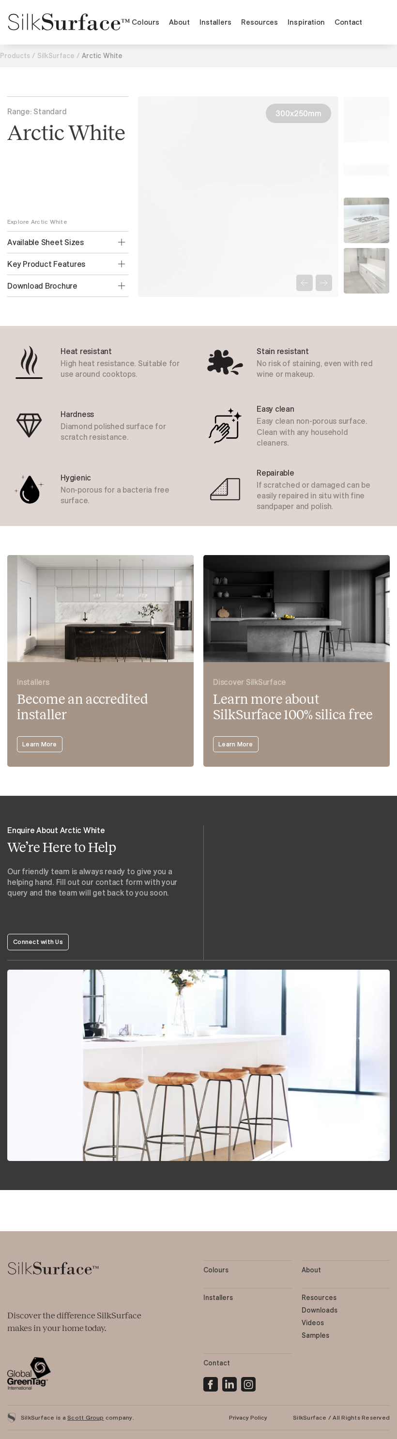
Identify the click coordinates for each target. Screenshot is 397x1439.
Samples (315, 1335)
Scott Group (85, 1417)
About (179, 22)
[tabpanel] (100, 362)
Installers (215, 22)
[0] (210, 1382)
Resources (259, 22)
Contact (348, 22)
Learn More (39, 744)
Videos (313, 1322)
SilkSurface (56, 55)
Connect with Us (38, 941)
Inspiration (306, 22)
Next (324, 283)
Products (15, 55)
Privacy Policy (248, 1417)
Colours (145, 22)
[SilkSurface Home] (69, 22)
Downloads (319, 1310)
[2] (248, 1382)
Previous (304, 283)
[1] (229, 1382)
